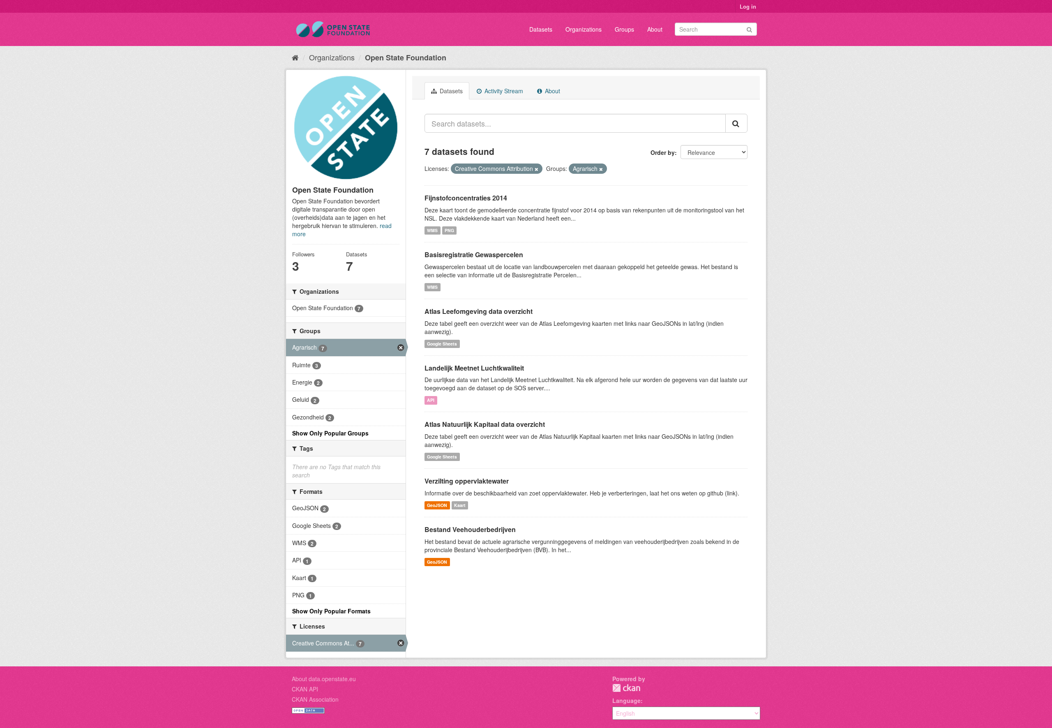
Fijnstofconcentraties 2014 (465, 198)
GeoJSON (437, 505)
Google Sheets (442, 344)
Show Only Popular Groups (330, 433)
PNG (449, 230)
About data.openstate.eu (324, 679)
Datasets (540, 29)
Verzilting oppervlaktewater (466, 481)
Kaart (460, 505)
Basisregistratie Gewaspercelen (473, 254)
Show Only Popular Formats (331, 611)
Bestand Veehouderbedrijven (470, 529)
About (654, 29)
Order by (663, 152)
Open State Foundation (405, 57)
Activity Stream (503, 91)
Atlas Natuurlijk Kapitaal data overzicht (484, 424)
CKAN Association (315, 699)
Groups (624, 29)
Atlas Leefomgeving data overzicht (478, 311)
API (430, 400)
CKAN (626, 688)
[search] (736, 123)
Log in (748, 6)
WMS (432, 230)
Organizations (583, 29)
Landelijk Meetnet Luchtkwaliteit (474, 368)
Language (626, 700)
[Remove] (536, 169)
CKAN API (305, 689)
